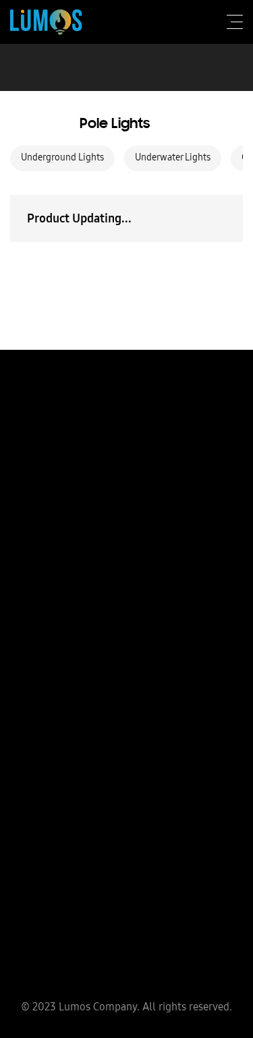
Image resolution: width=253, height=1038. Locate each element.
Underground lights (62, 157)
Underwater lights (172, 157)
